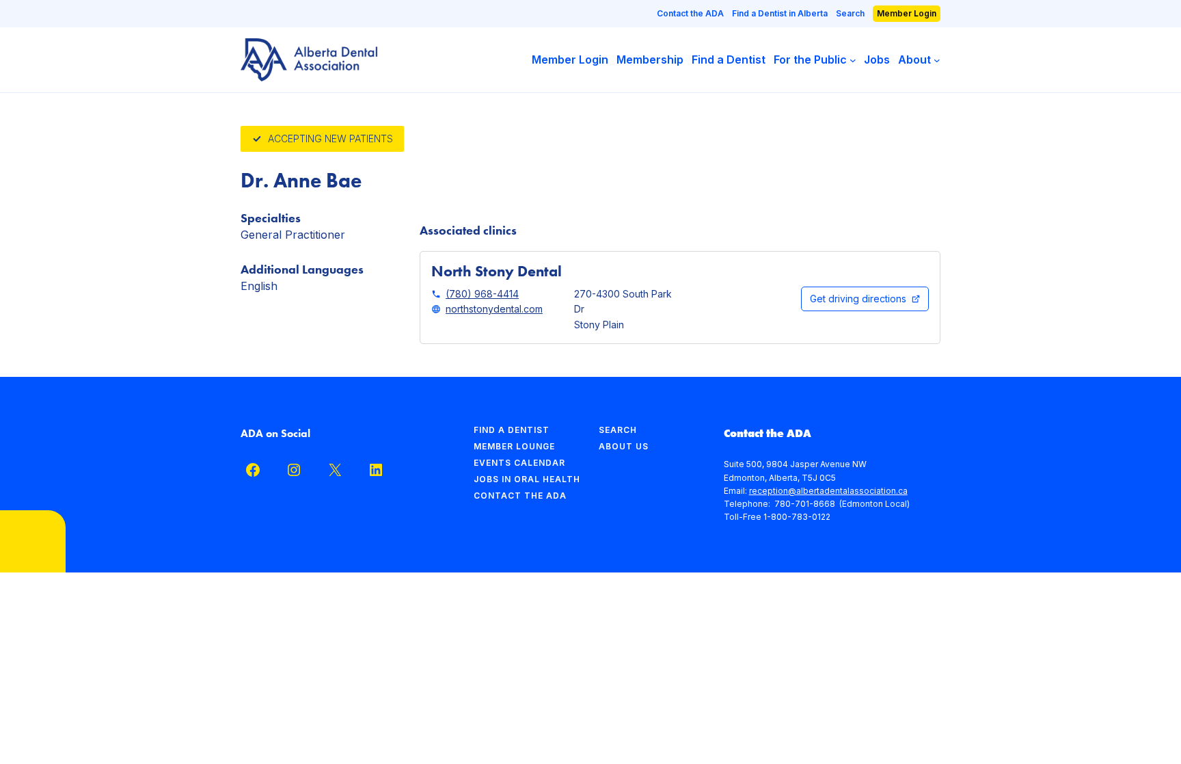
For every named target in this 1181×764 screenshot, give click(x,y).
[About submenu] (937, 60)
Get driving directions (858, 298)
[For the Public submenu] (853, 60)
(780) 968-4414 (482, 294)
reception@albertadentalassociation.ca (828, 491)
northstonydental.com (494, 309)
